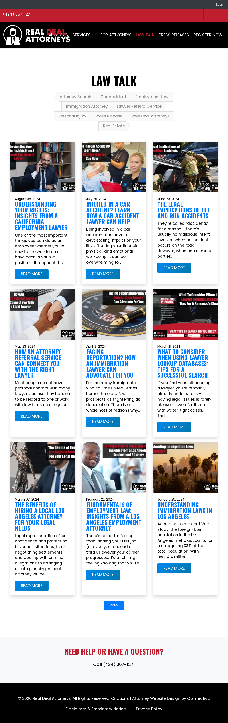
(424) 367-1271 (17, 14)
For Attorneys (116, 35)
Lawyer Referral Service (139, 106)
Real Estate (114, 126)
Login (220, 4)
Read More (31, 274)
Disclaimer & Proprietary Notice (96, 709)
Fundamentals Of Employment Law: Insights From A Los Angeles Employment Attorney (113, 516)
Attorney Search (75, 96)
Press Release (109, 116)
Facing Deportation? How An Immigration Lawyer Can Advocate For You (111, 363)
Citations (120, 698)
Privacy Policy (149, 709)
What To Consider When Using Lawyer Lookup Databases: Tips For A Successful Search (182, 363)
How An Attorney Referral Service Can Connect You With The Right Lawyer (38, 363)
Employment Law (151, 96)
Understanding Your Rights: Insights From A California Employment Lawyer (41, 216)
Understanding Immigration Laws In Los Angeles (184, 510)
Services (82, 35)
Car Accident (113, 96)
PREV (114, 605)
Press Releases (174, 35)
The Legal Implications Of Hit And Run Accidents (183, 210)
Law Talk (145, 35)
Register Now (207, 35)
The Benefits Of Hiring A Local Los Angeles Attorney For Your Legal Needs (40, 516)
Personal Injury (72, 116)
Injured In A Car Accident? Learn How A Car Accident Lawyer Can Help (112, 213)
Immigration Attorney (87, 106)
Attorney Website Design (156, 698)
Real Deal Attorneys (151, 116)
